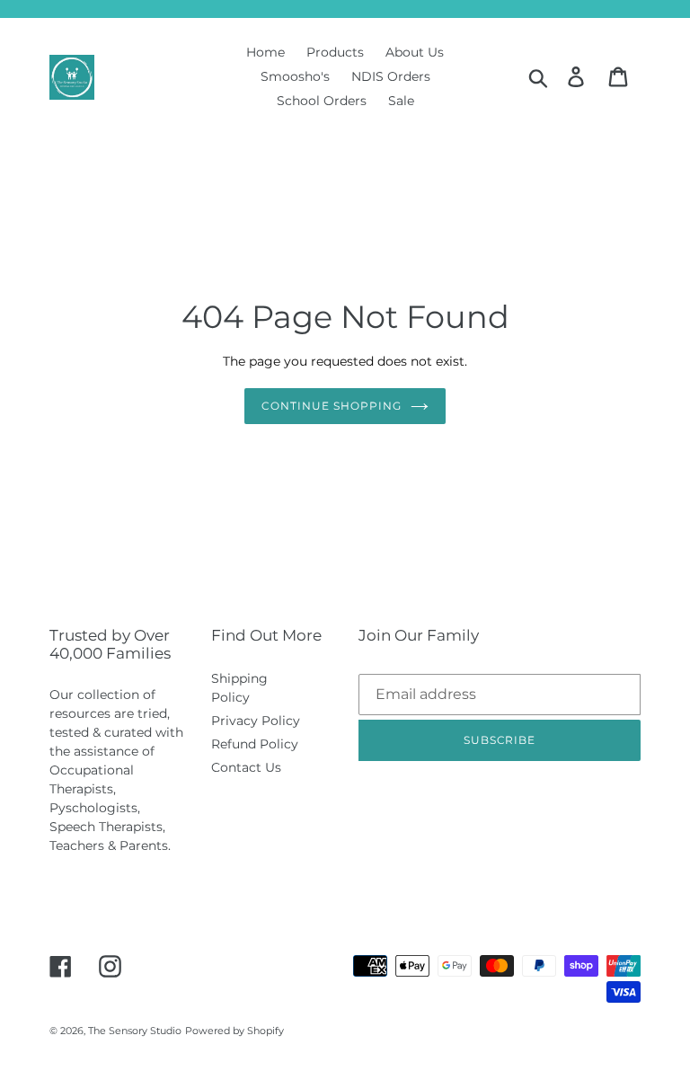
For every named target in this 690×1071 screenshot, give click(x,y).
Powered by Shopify (234, 1030)
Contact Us (246, 767)
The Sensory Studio (134, 1030)
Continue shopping (331, 405)
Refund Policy (254, 744)
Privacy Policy (255, 721)
